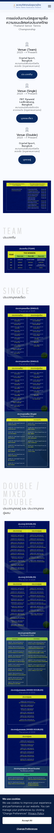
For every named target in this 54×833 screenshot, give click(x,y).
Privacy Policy (36, 813)
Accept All (27, 820)
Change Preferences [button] (27, 829)
